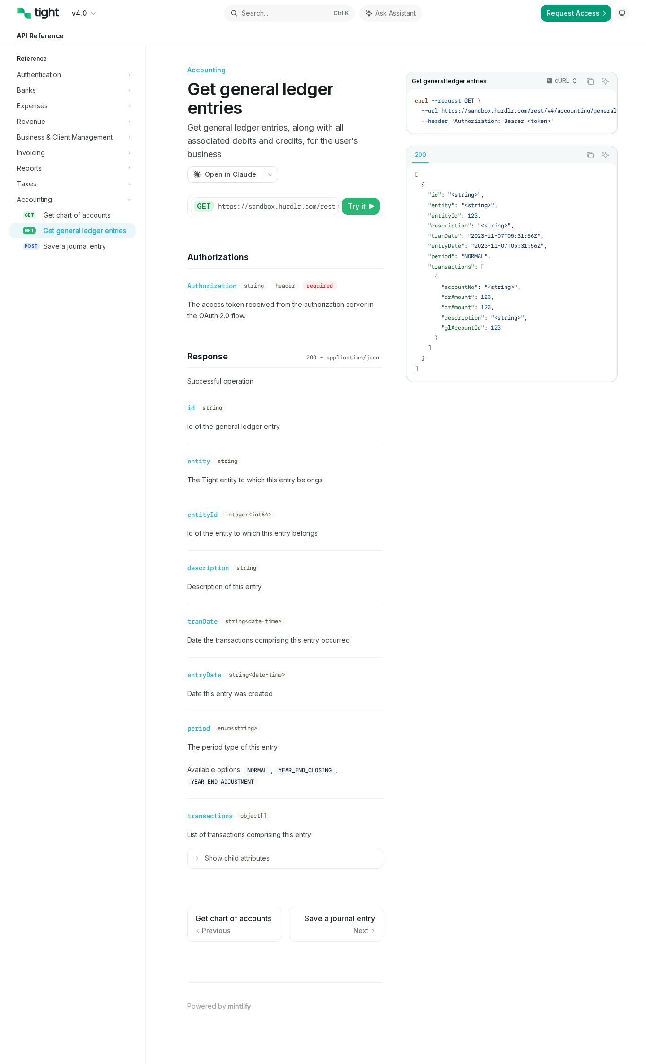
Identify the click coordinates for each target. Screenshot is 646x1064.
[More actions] (270, 174)
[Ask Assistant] (605, 81)
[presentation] (511, 111)
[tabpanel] (511, 272)
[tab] (420, 154)
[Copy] (330, 206)
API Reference (40, 36)
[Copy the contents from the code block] (590, 81)
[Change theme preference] (622, 13)
